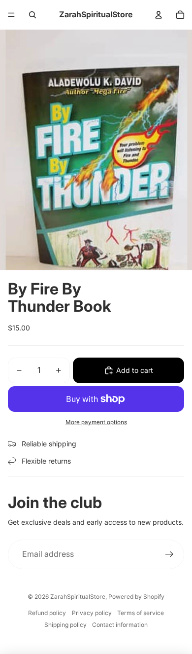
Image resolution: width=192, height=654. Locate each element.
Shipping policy (65, 624)
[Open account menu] (158, 15)
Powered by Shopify (136, 596)
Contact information (120, 624)
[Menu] (11, 14)
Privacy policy (92, 613)
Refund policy (47, 613)
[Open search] (32, 15)
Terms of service (140, 613)
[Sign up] (169, 554)
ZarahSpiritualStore (77, 596)
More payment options (96, 422)
